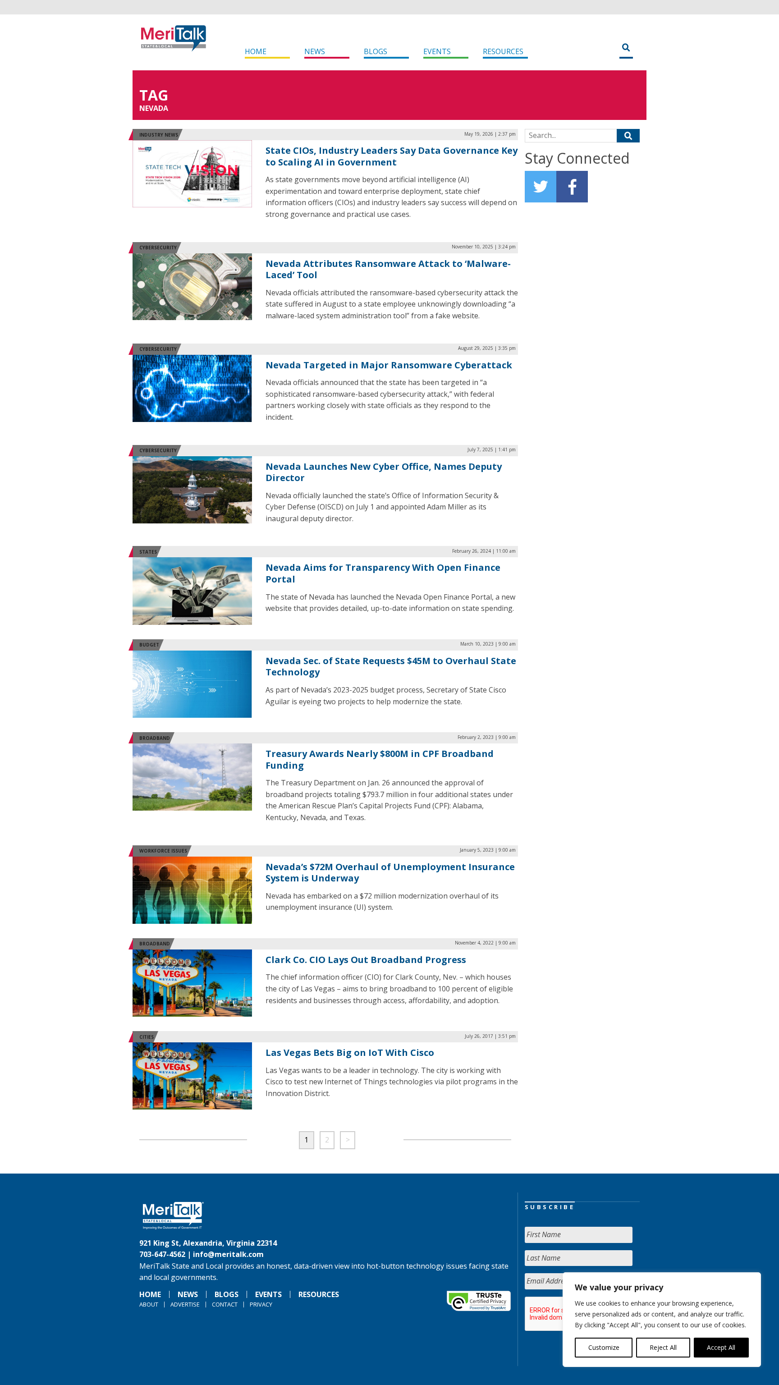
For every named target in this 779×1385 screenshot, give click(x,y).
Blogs (375, 51)
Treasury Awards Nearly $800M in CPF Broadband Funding (380, 759)
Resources (503, 51)
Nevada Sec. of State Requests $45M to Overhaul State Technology (391, 667)
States (148, 552)
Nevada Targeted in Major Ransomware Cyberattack (389, 365)
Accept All (721, 1347)
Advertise (185, 1304)
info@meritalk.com (228, 1254)
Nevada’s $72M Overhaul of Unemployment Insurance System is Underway (390, 873)
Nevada (153, 108)
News (314, 51)
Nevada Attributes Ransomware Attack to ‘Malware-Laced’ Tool (388, 269)
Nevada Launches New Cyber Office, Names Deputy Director (384, 472)
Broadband (154, 738)
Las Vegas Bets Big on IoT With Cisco (350, 1052)
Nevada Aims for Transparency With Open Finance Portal (383, 573)
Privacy (261, 1304)
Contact (225, 1304)
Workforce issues (163, 851)
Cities (146, 1037)
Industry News (158, 135)
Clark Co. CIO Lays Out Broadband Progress (366, 960)
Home (255, 51)
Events (437, 51)
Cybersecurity (158, 247)
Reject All (663, 1347)
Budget (149, 645)
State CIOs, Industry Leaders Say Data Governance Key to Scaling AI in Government (392, 156)
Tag (153, 95)
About (148, 1304)
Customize (603, 1347)
